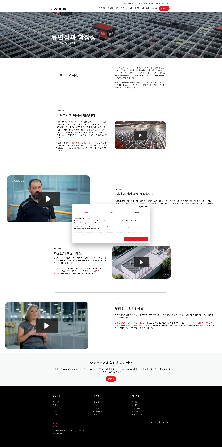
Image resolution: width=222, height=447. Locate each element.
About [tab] (137, 212)
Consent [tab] (85, 212)
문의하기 (164, 8)
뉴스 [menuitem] (54, 411)
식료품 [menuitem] (134, 405)
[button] (151, 422)
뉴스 (135, 3)
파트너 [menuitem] (95, 415)
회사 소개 (145, 8)
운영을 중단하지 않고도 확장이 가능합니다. (131, 323)
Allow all (136, 239)
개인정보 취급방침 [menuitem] (60, 430)
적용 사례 (124, 8)
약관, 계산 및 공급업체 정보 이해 (83, 143)
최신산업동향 (135, 8)
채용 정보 (151, 3)
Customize (110, 239)
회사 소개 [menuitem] (56, 402)
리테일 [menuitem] (134, 402)
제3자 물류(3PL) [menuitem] (137, 408)
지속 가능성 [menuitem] (57, 408)
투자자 (146, 3)
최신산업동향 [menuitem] (97, 411)
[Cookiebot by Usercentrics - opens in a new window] (140, 207)
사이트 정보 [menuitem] (80, 430)
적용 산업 (102, 8)
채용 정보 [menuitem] (56, 405)
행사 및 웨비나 (160, 3)
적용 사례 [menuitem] (96, 408)
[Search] (156, 8)
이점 (116, 8)
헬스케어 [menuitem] (135, 411)
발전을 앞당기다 (128, 3)
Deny (86, 239)
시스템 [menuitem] (95, 405)
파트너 (140, 3)
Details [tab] (111, 212)
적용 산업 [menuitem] (96, 402)
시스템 (110, 8)
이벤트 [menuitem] (55, 415)
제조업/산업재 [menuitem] (137, 415)
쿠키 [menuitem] (71, 430)
